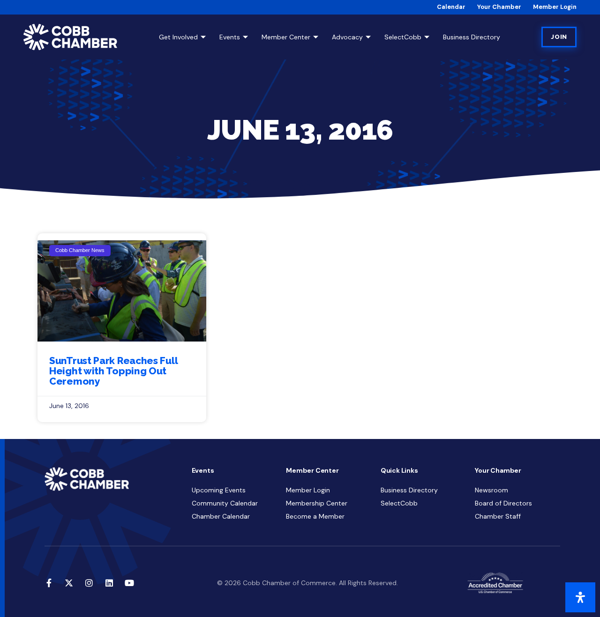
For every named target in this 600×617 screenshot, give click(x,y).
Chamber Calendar (221, 516)
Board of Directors (503, 503)
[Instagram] (89, 583)
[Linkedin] (109, 583)
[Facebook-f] (49, 583)
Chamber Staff (498, 516)
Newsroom (491, 490)
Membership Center (316, 503)
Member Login (555, 7)
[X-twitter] (69, 583)
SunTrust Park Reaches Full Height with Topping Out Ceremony (113, 371)
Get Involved (178, 37)
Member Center (286, 37)
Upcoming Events (219, 490)
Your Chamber (499, 7)
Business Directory (471, 37)
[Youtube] (129, 583)
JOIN (559, 36)
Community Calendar (225, 503)
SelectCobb (402, 37)
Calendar (451, 7)
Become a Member (315, 516)
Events (229, 37)
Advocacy (347, 37)
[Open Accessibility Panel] (580, 597)
